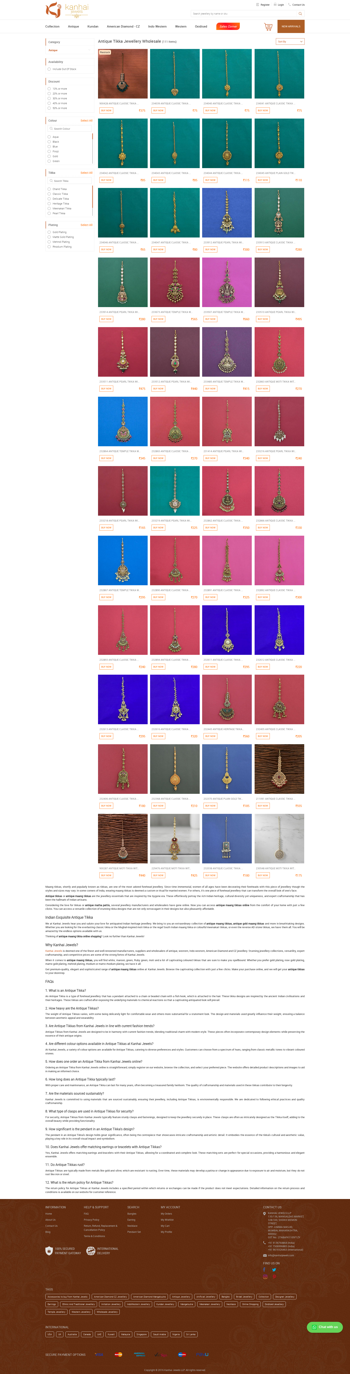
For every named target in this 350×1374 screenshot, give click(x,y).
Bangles (131, 1213)
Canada (87, 1334)
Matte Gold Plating (63, 237)
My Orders (166, 1213)
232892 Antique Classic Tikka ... (275, 590)
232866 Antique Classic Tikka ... (275, 520)
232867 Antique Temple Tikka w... (120, 590)
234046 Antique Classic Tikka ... (119, 242)
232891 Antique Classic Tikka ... (223, 590)
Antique (73, 26)
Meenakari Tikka (62, 208)
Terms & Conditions (94, 1236)
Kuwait (111, 1334)
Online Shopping (250, 1304)
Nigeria (176, 1334)
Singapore (142, 1334)
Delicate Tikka (61, 198)
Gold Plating (59, 232)
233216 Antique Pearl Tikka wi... (276, 451)
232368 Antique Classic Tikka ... (171, 798)
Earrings (52, 1304)
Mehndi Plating (61, 242)
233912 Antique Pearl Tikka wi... (224, 242)
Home (48, 1213)
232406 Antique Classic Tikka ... (119, 798)
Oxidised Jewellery (274, 1304)
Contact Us (51, 1225)
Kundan (93, 26)
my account (170, 1207)
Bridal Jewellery (244, 1296)
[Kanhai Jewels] (68, 9)
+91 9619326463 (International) (285, 1249)
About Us (50, 1219)
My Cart (165, 1225)
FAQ (86, 1213)
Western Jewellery (81, 1311)
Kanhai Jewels (53, 951)
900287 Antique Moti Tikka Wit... (119, 868)
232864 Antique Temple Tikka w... (120, 451)
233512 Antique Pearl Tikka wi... (172, 381)
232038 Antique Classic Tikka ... (223, 868)
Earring (131, 1219)
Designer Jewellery (284, 1296)
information (55, 1207)
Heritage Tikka (61, 203)
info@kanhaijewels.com (281, 1255)
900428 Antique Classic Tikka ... (119, 103)
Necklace (132, 1225)
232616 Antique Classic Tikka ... (171, 729)
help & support (96, 1207)
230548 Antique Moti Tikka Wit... (276, 868)
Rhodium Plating (62, 246)
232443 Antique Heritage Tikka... (224, 729)
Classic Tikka (60, 194)
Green (56, 161)
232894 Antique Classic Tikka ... (171, 659)
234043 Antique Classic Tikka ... (171, 173)
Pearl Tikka (59, 213)
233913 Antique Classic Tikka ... (275, 242)
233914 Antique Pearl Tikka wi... (119, 312)
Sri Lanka (190, 1334)
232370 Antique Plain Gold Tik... (223, 798)
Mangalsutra (186, 1304)
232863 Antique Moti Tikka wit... (276, 381)
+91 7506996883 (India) (281, 1246)
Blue (55, 146)
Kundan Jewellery (165, 1304)
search (133, 1207)
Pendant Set (134, 1231)
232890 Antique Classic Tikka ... (171, 590)
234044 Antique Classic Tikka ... (223, 173)
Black (56, 141)
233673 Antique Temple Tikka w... (172, 312)
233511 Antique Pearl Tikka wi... (119, 381)
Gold (55, 156)
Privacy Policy (91, 1219)
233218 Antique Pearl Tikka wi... (119, 520)
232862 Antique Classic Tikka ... (223, 520)
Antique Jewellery (181, 1296)
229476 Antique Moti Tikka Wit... (171, 868)
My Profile (166, 1231)
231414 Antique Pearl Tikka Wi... (224, 451)
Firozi (56, 151)
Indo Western (157, 26)
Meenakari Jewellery (210, 1304)
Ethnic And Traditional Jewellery (78, 1304)
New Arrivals (291, 26)
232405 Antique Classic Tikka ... (275, 729)
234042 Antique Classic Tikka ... (119, 173)
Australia (72, 1334)
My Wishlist (167, 1219)
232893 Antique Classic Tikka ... (119, 659)
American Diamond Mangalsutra (149, 1296)
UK (59, 1334)
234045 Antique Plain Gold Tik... (276, 173)
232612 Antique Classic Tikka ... (275, 659)
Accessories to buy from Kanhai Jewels (68, 1296)
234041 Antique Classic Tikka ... (275, 103)
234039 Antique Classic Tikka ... (171, 103)
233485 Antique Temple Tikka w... (224, 381)
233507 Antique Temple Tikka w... (224, 312)
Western (181, 26)
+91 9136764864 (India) (281, 1242)
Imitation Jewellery (111, 1304)
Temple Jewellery (56, 1311)
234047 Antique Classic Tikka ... (171, 242)
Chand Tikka (60, 189)
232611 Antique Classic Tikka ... (223, 659)
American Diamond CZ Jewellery (110, 1296)
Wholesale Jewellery (107, 1311)
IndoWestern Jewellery (138, 1304)
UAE (99, 1334)
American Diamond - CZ (123, 26)
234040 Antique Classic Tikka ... (223, 103)
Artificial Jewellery (205, 1296)
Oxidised (201, 26)
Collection (52, 26)
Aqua (56, 137)
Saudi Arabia (159, 1334)
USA (50, 1334)
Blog (47, 1231)
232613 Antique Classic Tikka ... (119, 729)
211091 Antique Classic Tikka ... (275, 798)
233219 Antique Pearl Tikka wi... (172, 520)
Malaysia (125, 1334)
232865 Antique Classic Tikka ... (171, 451)
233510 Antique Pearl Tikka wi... (276, 312)
